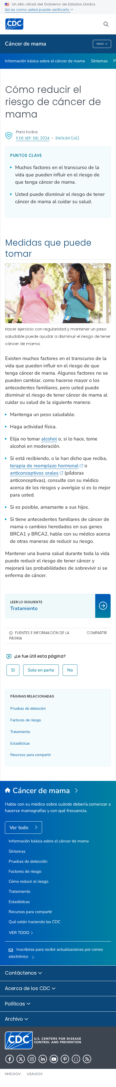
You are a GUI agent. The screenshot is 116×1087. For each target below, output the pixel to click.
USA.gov (35, 1073)
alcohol (49, 439)
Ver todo (19, 827)
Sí (13, 670)
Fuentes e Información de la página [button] (39, 635)
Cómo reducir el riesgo (28, 881)
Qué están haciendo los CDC (34, 921)
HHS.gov (13, 1073)
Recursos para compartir (30, 754)
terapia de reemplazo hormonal (44, 465)
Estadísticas (20, 743)
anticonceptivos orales (34, 473)
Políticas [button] (15, 1003)
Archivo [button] (14, 1018)
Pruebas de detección (28, 708)
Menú (100, 44)
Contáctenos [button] (21, 972)
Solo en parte (41, 670)
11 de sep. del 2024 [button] (32, 138)
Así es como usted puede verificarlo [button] (37, 9)
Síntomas (99, 61)
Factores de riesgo (25, 720)
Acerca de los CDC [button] (28, 988)
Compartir (97, 632)
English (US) (67, 138)
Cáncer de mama (25, 43)
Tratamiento (20, 731)
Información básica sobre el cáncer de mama (45, 61)
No (70, 670)
